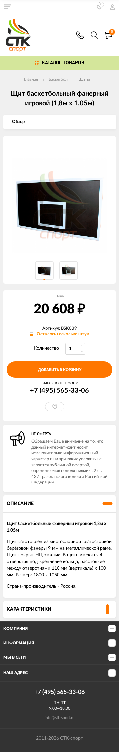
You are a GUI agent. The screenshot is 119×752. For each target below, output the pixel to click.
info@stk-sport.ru (60, 718)
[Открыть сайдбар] (7, 6)
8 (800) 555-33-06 (80, 35)
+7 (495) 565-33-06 (59, 390)
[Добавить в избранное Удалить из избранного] (54, 406)
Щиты (84, 79)
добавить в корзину (59, 370)
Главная (31, 79)
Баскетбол (58, 79)
